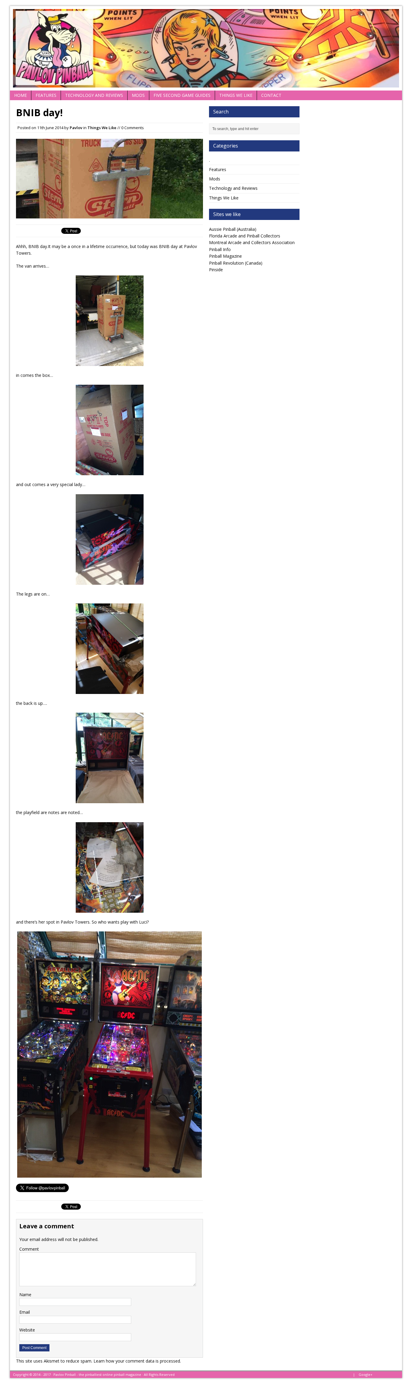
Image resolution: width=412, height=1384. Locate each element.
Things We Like (235, 95)
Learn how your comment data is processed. (137, 1361)
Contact (271, 95)
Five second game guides (182, 95)
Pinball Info (220, 249)
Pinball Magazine (225, 256)
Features (46, 95)
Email (24, 1312)
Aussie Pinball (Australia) (232, 229)
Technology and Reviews (94, 95)
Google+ (365, 1374)
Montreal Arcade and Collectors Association (252, 242)
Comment (29, 1249)
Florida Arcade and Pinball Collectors (244, 236)
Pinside (216, 269)
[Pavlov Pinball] (206, 48)
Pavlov (76, 127)
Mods (138, 95)
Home (20, 95)
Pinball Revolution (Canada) (235, 263)
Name (25, 1294)
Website (27, 1330)
